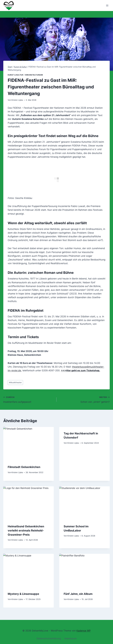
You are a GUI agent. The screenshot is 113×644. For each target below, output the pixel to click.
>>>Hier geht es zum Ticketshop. (80, 370)
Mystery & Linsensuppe (23, 594)
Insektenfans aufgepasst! (17, 399)
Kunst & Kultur (15, 75)
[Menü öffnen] (107, 5)
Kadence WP (83, 630)
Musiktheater (15, 382)
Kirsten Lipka (17, 100)
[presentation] (28, 444)
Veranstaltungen (34, 75)
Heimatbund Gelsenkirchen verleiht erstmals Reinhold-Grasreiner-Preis (26, 530)
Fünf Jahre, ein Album (78, 594)
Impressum (70, 638)
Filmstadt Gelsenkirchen (24, 467)
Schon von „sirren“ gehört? (95, 399)
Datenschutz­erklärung (49, 638)
